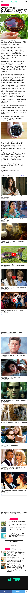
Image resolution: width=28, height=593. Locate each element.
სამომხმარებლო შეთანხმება (17, 586)
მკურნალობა (12, 170)
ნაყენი (17, 170)
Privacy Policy (7, 586)
